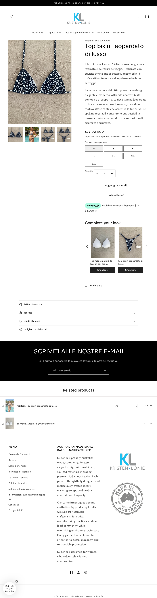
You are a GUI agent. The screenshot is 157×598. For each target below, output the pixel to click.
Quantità (89, 171)
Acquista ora (116, 194)
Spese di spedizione (110, 136)
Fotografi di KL (16, 510)
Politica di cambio (17, 483)
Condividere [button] (95, 285)
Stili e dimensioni (17, 465)
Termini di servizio (18, 477)
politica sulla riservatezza (21, 489)
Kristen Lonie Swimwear (73, 596)
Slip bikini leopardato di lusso (130, 262)
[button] (12, 16)
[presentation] (87, 246)
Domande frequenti (19, 454)
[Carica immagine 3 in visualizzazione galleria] (48, 134)
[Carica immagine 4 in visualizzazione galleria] (64, 134)
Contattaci (13, 504)
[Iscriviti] (105, 371)
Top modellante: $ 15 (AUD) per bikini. (101, 262)
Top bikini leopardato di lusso (36, 405)
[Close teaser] (16, 581)
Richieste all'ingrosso (19, 471)
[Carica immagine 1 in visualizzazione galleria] (15, 134)
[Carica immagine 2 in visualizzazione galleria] (32, 134)
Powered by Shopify (93, 596)
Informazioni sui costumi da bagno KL (26, 496)
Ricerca (12, 460)
